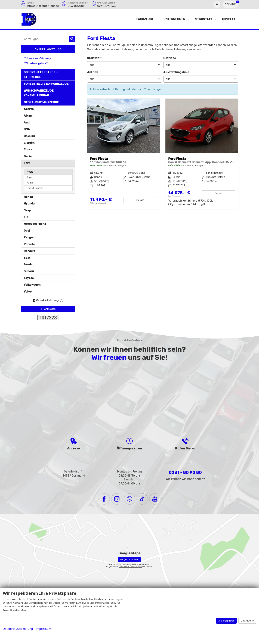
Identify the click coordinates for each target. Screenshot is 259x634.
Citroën (29, 142)
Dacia (28, 156)
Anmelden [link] (50, 308)
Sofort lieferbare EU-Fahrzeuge (41, 74)
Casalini (29, 136)
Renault (29, 251)
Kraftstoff (94, 58)
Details (140, 200)
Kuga (29, 177)
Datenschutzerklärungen (130, 566)
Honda (28, 196)
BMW (27, 129)
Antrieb (92, 72)
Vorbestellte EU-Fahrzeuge (46, 83)
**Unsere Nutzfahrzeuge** (39, 58)
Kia (26, 217)
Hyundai (29, 203)
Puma (29, 182)
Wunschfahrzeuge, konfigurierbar (39, 93)
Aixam (28, 115)
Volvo (28, 291)
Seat (27, 257)
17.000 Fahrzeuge (48, 49)
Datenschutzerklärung (18, 629)
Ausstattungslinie (176, 72)
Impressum (43, 629)
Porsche (29, 244)
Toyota (29, 278)
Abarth (29, 109)
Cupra (28, 149)
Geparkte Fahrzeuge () (49, 300)
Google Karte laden (129, 559)
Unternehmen (174, 19)
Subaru (29, 271)
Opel (27, 230)
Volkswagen (32, 284)
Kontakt (228, 19)
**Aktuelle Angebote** (36, 63)
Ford (27, 163)
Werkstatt (203, 19)
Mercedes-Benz (35, 223)
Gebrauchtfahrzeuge (41, 102)
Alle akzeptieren (226, 620)
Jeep (27, 210)
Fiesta (29, 171)
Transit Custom (34, 188)
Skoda (28, 264)
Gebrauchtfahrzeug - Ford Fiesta (123, 154)
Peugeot (30, 237)
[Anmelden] (216, 4)
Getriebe (169, 58)
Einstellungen (247, 620)
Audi (27, 122)
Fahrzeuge (145, 19)
